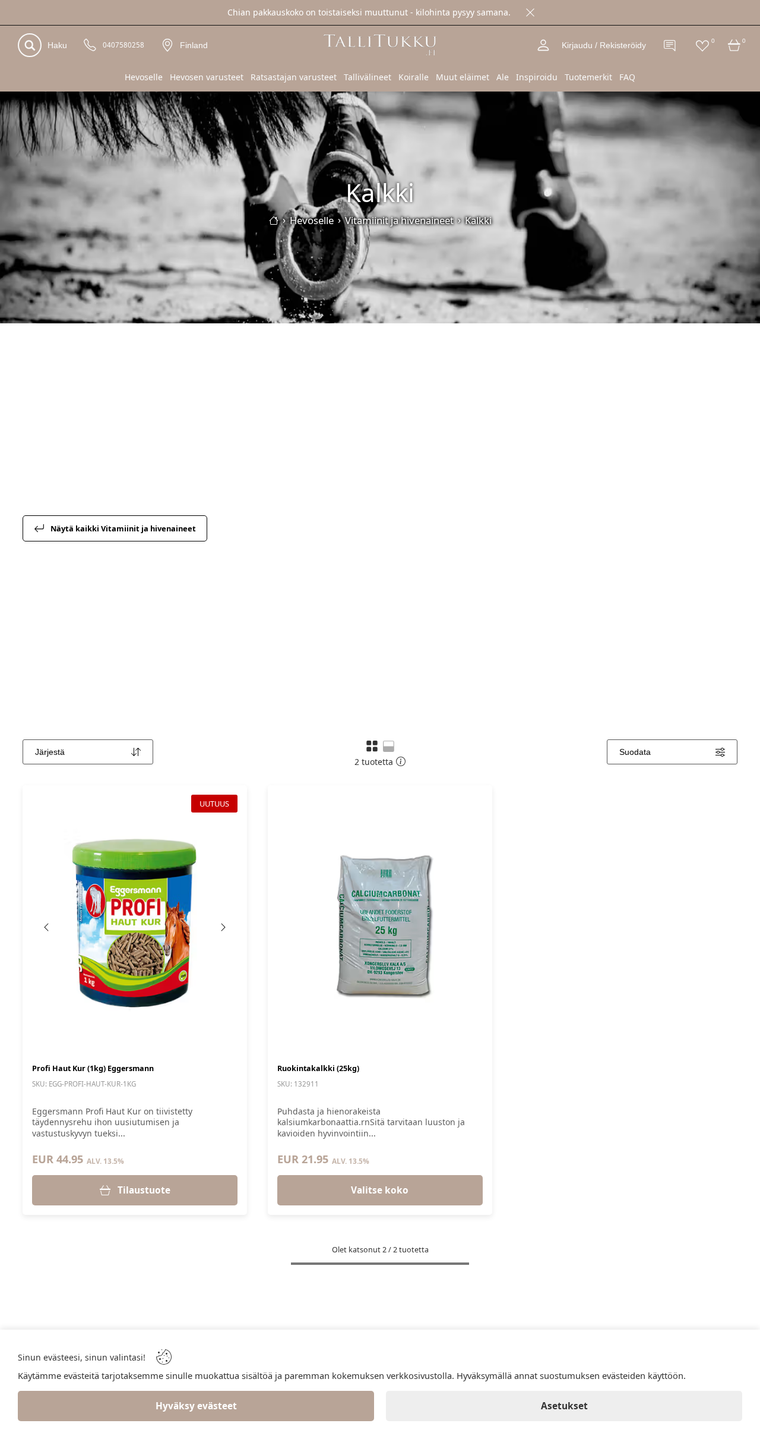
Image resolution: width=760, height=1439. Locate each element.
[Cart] (734, 45)
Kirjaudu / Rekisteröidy (604, 45)
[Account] (543, 45)
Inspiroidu (537, 77)
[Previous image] (47, 927)
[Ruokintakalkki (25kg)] (380, 923)
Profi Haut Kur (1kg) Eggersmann (93, 1068)
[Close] (530, 12)
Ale (502, 77)
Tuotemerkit (588, 77)
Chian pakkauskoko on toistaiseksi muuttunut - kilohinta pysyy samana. (369, 12)
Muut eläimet (462, 77)
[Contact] (670, 45)
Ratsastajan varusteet (294, 77)
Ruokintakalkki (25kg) (318, 1068)
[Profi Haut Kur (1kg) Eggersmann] (135, 923)
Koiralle (413, 77)
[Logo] (380, 44)
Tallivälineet (367, 77)
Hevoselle (144, 77)
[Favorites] (702, 45)
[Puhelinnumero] (90, 45)
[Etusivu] (273, 220)
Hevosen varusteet (206, 77)
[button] (372, 745)
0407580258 (123, 45)
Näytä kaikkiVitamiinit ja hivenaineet (123, 528)
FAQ (627, 77)
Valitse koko (379, 1190)
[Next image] (223, 927)
